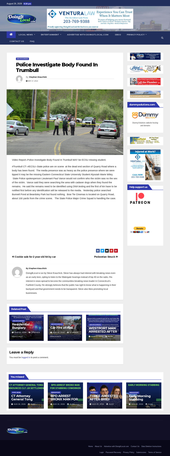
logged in (26, 357)
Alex (110, 336)
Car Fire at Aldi (61, 328)
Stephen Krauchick (38, 77)
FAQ (32, 41)
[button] (162, 38)
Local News (26, 34)
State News (16, 392)
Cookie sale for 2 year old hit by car (35, 256)
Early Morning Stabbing (139, 397)
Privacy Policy (136, 34)
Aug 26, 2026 (20, 404)
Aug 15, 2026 (97, 336)
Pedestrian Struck (105, 256)
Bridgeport (55, 392)
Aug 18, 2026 (59, 332)
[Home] (11, 34)
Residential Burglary (20, 326)
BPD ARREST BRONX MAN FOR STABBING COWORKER (64, 401)
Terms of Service (154, 452)
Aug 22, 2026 (20, 332)
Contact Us (17, 41)
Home (90, 446)
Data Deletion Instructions (151, 446)
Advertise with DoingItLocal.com (88, 34)
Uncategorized (22, 58)
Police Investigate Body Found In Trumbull (57, 67)
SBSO (117, 34)
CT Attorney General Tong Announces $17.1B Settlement (25, 401)
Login (102, 452)
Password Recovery (113, 452)
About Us (98, 446)
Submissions (141, 452)
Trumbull (94, 392)
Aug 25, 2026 (98, 404)
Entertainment (50, 34)
